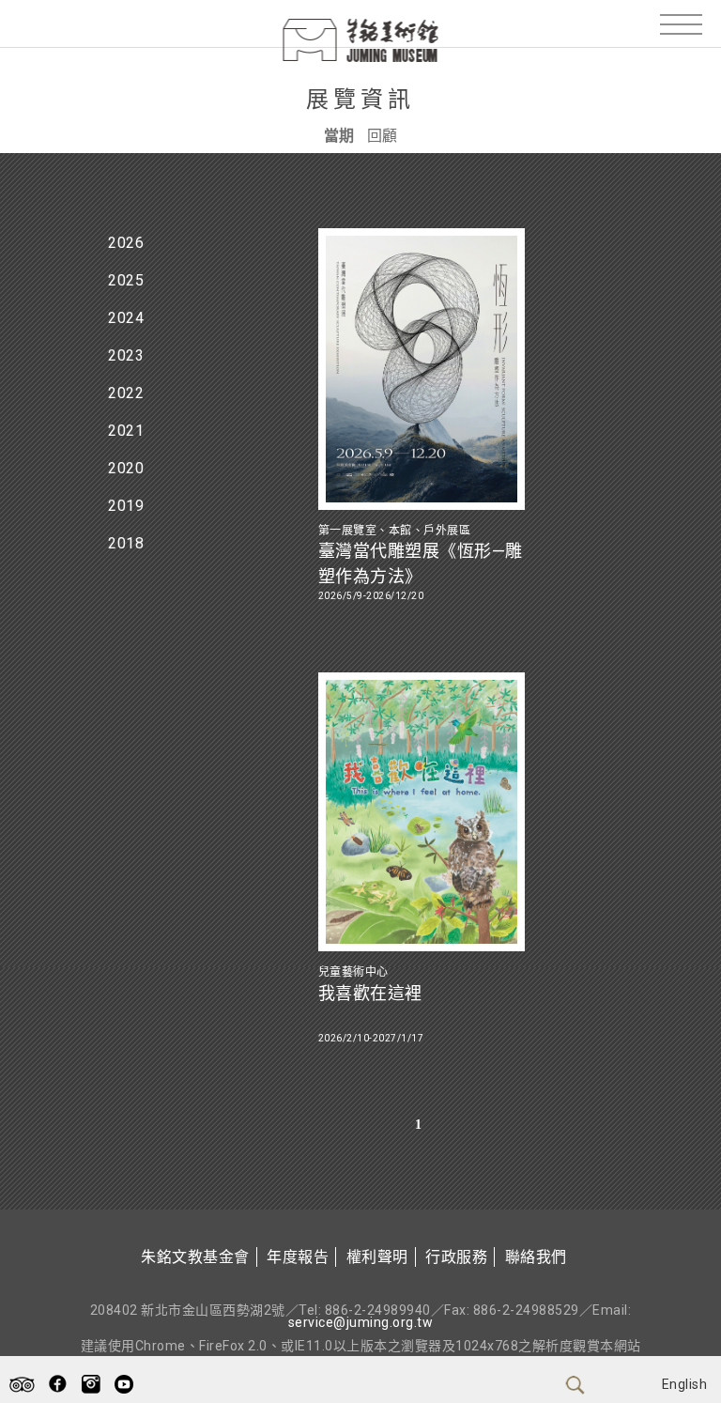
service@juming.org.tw (361, 1322)
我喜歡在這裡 (370, 993)
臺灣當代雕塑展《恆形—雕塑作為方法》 (420, 563)
